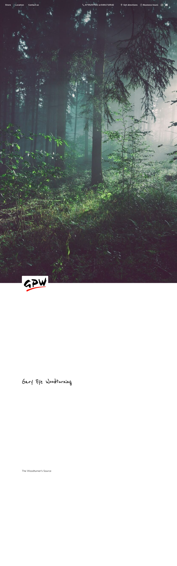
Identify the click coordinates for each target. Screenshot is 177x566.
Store (8, 5)
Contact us (33, 5)
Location (19, 5)
